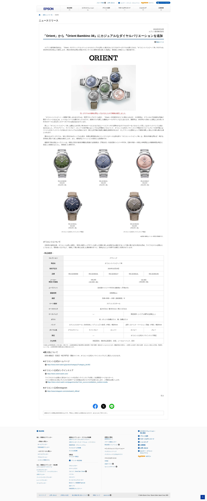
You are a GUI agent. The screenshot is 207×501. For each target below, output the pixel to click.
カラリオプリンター (43, 454)
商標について (96, 495)
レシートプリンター (42, 480)
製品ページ (160, 42)
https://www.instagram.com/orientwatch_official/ (63, 391)
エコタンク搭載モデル (44, 460)
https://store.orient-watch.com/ (57, 374)
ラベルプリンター (41, 483)
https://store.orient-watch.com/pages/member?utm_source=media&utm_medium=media (78, 382)
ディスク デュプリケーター (76, 480)
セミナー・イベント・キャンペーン (130, 3)
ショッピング (144, 442)
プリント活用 (144, 436)
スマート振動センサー (111, 442)
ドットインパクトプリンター (44, 477)
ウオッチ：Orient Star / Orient (77, 471)
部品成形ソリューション (111, 444)
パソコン (71, 474)
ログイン (151, 2)
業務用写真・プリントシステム (77, 445)
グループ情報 (100, 2)
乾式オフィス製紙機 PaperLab (77, 482)
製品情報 (41, 431)
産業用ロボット (109, 439)
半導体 (106, 461)
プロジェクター (73, 465)
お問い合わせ (111, 2)
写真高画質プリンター (44, 447)
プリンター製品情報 (76, 460)
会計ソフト (72, 485)
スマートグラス (73, 468)
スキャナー (72, 477)
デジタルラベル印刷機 (75, 447)
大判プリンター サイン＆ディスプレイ (79, 439)
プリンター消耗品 (73, 456)
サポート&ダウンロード (147, 439)
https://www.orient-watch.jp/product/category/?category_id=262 (68, 364)
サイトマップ (42, 495)
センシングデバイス (110, 466)
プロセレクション (42, 457)
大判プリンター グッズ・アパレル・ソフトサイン (82, 442)
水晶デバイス (108, 463)
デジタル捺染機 (73, 450)
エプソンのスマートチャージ (44, 466)
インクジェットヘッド (111, 451)
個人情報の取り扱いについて (80, 495)
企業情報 (142, 445)
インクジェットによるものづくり (113, 454)
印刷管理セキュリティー (75, 488)
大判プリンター (41, 474)
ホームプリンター (42, 444)
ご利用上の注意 (64, 495)
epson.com (106, 495)
